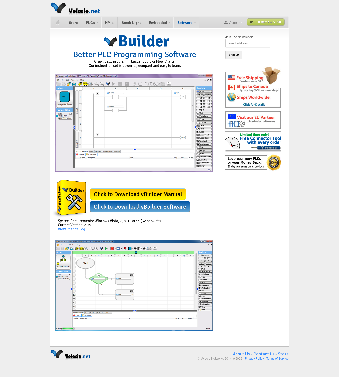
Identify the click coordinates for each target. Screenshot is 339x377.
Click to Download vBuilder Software (140, 206)
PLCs (88, 24)
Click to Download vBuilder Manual (138, 194)
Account (235, 23)
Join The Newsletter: (239, 37)
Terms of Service (277, 358)
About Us (241, 354)
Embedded (156, 24)
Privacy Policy (254, 358)
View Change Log (71, 229)
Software (182, 24)
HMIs (109, 23)
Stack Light (131, 23)
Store (73, 23)
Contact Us (263, 354)
